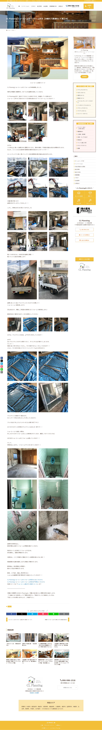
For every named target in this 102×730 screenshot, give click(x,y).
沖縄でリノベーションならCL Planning (51, 728)
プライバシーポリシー (49, 725)
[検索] (95, 1)
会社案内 (84, 76)
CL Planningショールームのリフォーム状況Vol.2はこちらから (25, 580)
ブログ (9, 21)
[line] (87, 1)
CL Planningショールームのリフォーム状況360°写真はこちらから (26, 582)
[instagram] (85, 1)
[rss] (91, 1)
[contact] (93, 1)
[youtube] (89, 1)
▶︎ (34, 693)
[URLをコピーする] (64, 614)
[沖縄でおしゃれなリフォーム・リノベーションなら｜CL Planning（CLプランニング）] (10, 6)
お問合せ (58, 725)
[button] (11, 614)
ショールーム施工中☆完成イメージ (27, 584)
